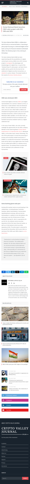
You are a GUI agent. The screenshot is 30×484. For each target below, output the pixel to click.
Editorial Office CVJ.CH (8, 35)
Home (10, 6)
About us (4, 453)
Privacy (3, 462)
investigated (9, 63)
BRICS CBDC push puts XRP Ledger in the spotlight (15, 364)
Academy (4, 443)
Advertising (4, 450)
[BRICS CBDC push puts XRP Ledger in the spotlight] (15, 355)
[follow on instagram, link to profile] (15, 400)
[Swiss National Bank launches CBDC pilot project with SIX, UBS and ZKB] (15, 17)
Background (7, 180)
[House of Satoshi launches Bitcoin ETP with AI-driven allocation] (15, 334)
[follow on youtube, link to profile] (15, 410)
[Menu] (3, 2)
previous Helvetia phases (15, 75)
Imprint (3, 459)
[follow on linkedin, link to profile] (15, 405)
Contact (3, 446)
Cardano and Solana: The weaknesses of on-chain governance (18, 389)
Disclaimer (4, 466)
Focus (14, 6)
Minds (5, 158)
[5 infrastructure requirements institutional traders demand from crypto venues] (15, 186)
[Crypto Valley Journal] (16, 2)
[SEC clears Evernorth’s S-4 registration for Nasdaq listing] (4, 372)
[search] (27, 2)
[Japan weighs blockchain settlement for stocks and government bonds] (15, 314)
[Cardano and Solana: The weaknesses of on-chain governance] (4, 388)
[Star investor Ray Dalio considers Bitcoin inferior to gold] (15, 164)
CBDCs (19, 101)
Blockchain (18, 6)
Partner (3, 456)
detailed (4, 73)
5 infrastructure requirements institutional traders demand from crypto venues (18, 382)
